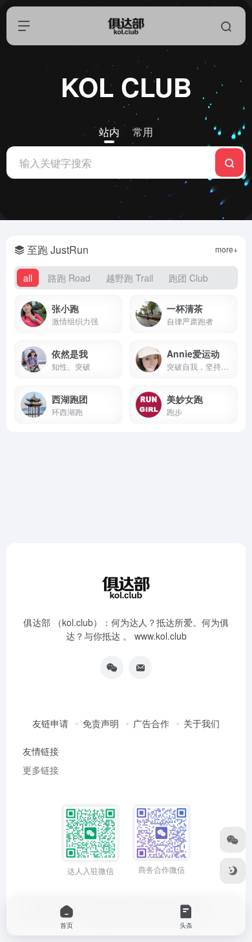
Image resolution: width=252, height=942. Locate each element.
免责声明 (101, 723)
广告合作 (151, 723)
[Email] (140, 667)
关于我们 (202, 723)
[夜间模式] (233, 871)
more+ (226, 248)
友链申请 (50, 723)
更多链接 (41, 769)
